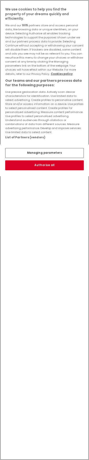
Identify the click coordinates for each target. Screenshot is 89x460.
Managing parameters (44, 153)
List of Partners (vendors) (25, 137)
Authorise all (44, 165)
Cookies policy (62, 74)
